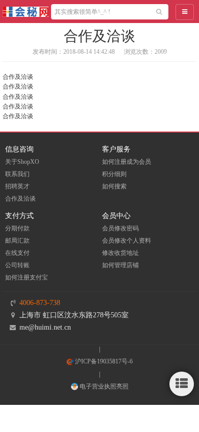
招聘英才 (17, 186)
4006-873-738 (39, 303)
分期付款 (17, 228)
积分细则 (114, 174)
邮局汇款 (17, 240)
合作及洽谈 (20, 198)
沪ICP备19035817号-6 (103, 361)
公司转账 (17, 265)
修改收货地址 (120, 252)
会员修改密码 (120, 228)
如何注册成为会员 (126, 161)
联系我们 (17, 174)
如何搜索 (114, 186)
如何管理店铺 (120, 265)
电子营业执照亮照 (103, 386)
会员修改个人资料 (126, 240)
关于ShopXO (22, 161)
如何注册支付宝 (26, 277)
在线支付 (17, 252)
